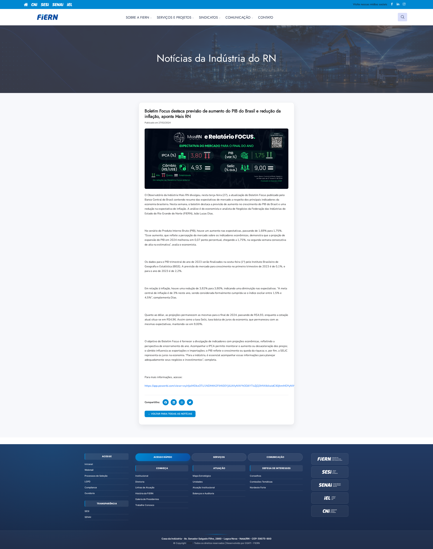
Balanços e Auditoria (203, 493)
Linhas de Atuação (144, 487)
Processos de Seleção (96, 475)
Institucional (141, 475)
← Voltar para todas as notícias (170, 413)
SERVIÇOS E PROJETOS (174, 17)
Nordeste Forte (258, 487)
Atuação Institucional (204, 487)
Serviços (219, 457)
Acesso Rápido (163, 457)
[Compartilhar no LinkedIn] (174, 402)
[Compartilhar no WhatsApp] (182, 402)
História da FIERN (144, 493)
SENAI (88, 517)
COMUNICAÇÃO (237, 17)
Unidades (198, 481)
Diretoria (139, 481)
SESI (87, 511)
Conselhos (255, 475)
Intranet (89, 464)
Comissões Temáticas (261, 481)
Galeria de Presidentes (147, 499)
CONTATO (265, 17)
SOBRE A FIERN (137, 17)
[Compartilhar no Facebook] (166, 402)
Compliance (91, 487)
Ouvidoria (90, 493)
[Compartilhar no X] (190, 402)
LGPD (87, 481)
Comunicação (275, 457)
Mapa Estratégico (202, 475)
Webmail (89, 470)
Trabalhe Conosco (144, 505)
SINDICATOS (208, 17)
